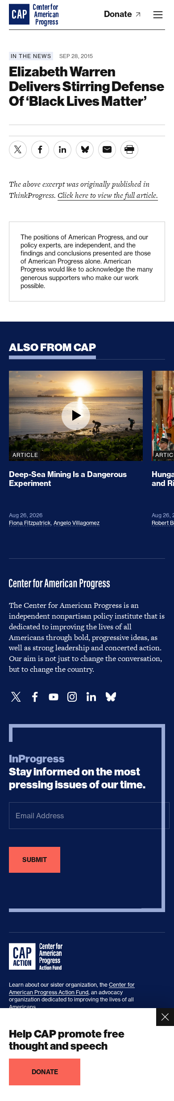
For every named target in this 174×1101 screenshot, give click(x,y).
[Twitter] (16, 697)
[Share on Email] (107, 150)
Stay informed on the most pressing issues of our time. (77, 772)
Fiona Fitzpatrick (30, 522)
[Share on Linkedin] (62, 150)
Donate (119, 14)
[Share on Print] (129, 150)
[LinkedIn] (91, 697)
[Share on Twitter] (18, 150)
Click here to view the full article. (108, 195)
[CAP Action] (38, 956)
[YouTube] (53, 697)
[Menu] (158, 15)
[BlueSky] (111, 697)
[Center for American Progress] (20, 14)
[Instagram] (72, 697)
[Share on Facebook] (40, 150)
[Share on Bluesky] (85, 150)
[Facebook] (35, 697)
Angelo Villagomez (76, 522)
